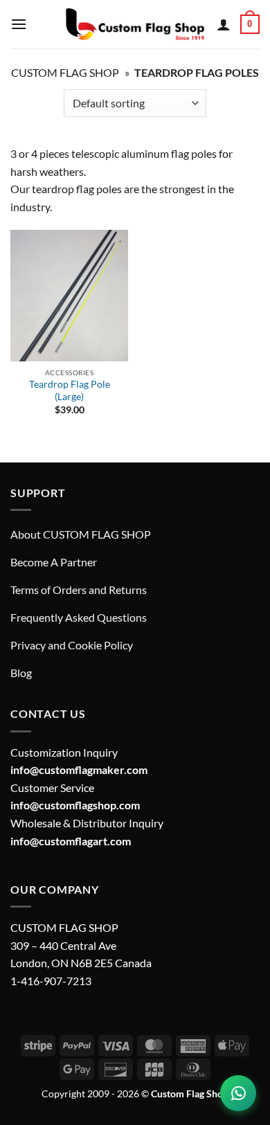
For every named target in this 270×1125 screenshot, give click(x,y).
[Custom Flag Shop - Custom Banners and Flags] (135, 24)
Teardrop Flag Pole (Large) (69, 390)
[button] (18, 24)
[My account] (224, 24)
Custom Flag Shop (65, 72)
